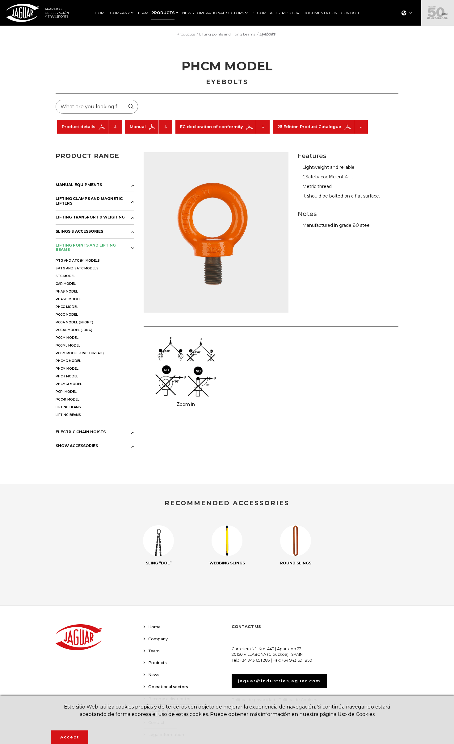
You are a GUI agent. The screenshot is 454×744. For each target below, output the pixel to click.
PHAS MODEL (67, 291)
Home (154, 627)
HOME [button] (101, 13)
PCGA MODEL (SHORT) (74, 322)
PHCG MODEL (67, 307)
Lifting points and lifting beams (227, 34)
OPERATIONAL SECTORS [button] (220, 13)
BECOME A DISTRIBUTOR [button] (276, 13)
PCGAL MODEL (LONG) (74, 330)
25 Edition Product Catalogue (309, 126)
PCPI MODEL (66, 392)
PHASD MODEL (68, 299)
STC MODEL (65, 276)
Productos (186, 34)
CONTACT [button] (350, 13)
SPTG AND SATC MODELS (77, 268)
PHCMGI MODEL (69, 384)
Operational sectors (168, 686)
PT (404, 48)
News (153, 674)
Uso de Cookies (356, 714)
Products (157, 662)
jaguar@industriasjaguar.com (279, 680)
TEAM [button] (142, 13)
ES (404, 24)
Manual (138, 126)
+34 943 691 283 (255, 660)
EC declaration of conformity (211, 126)
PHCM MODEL (67, 369)
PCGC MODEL (67, 315)
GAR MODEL (66, 284)
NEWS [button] (188, 13)
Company (158, 639)
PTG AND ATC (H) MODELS (78, 261)
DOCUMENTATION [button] (320, 13)
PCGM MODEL (67, 338)
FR (404, 40)
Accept (69, 736)
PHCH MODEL (67, 376)
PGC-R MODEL (67, 399)
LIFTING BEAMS (68, 407)
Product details (78, 126)
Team (154, 651)
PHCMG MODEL (68, 361)
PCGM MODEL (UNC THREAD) (80, 353)
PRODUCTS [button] (162, 13)
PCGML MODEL (68, 345)
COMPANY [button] (120, 13)
